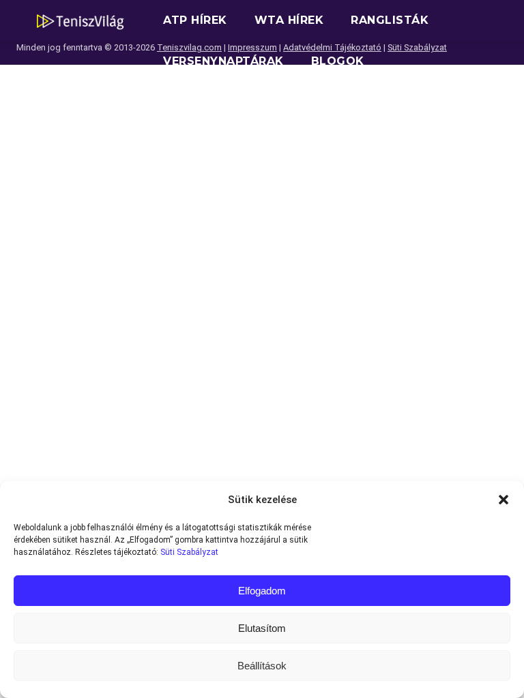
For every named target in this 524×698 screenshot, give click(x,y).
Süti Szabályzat (189, 552)
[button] (503, 499)
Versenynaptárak (223, 61)
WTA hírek (289, 20)
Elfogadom (262, 590)
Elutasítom (262, 628)
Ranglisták (389, 20)
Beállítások (262, 665)
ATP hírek (195, 20)
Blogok (337, 61)
